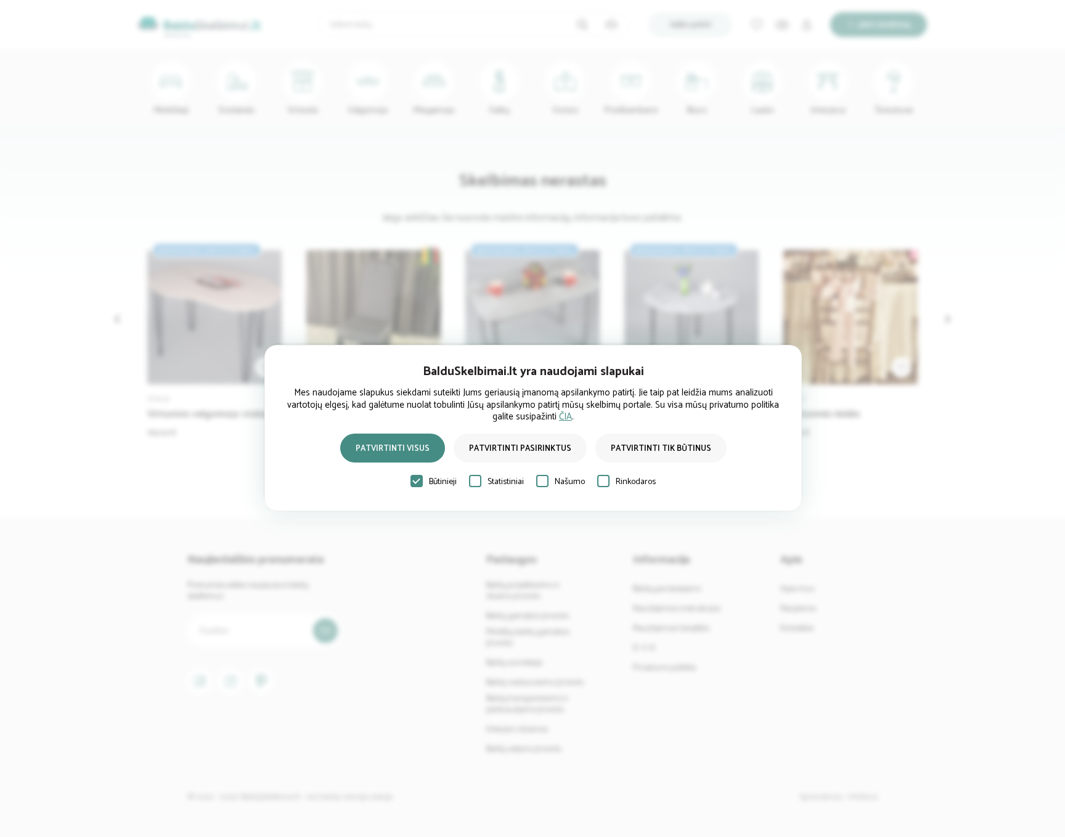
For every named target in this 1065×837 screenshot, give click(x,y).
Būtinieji (443, 482)
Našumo (570, 482)
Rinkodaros (636, 482)
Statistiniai (506, 482)
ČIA (565, 416)
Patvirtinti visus (393, 448)
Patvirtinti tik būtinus (661, 448)
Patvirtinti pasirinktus (520, 448)
